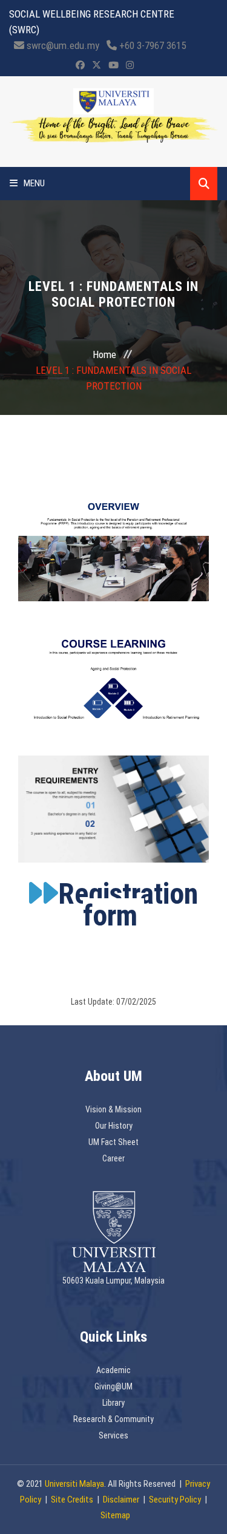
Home (104, 354)
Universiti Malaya (74, 1483)
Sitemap (115, 1515)
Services (113, 1435)
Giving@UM (113, 1386)
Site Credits (72, 1499)
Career (113, 1158)
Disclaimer (121, 1499)
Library (113, 1403)
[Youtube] (113, 65)
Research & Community (113, 1419)
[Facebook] (80, 65)
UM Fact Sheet (113, 1142)
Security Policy (175, 1499)
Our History (114, 1126)
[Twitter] (96, 65)
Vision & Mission (113, 1109)
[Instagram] (130, 65)
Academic (113, 1370)
